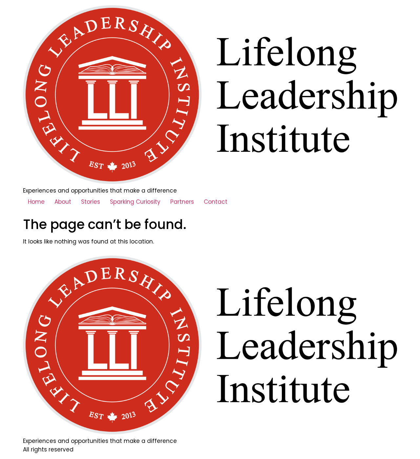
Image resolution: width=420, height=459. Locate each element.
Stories (90, 202)
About (62, 202)
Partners (182, 202)
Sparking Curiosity (135, 202)
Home (36, 202)
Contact (215, 202)
